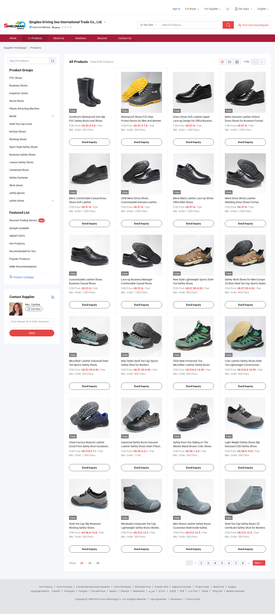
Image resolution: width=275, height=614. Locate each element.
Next (257, 563)
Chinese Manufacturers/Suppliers (93, 586)
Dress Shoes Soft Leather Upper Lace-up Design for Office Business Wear (193, 120)
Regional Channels (181, 586)
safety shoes (16, 200)
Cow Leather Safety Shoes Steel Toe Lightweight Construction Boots (243, 364)
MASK (12, 116)
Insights (232, 586)
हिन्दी (182, 590)
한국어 (162, 590)
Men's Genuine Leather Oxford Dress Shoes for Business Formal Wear (244, 120)
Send (32, 333)
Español (56, 590)
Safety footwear (18, 177)
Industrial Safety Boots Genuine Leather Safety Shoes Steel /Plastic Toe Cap (141, 446)
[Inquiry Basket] (228, 8)
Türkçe (204, 590)
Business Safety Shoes (22, 154)
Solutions (80, 38)
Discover (102, 38)
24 (81, 563)
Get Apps (244, 8)
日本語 (172, 590)
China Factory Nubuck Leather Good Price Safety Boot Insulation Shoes (88, 446)
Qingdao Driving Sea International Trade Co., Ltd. (65, 22)
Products (36, 38)
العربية (152, 590)
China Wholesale (122, 586)
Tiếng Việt (217, 590)
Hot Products (46, 586)
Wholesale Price (143, 586)
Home (12, 38)
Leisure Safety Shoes (21, 162)
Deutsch (125, 590)
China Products (64, 586)
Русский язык (98, 590)
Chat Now (35, 308)
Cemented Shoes (19, 170)
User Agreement (158, 599)
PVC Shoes (15, 78)
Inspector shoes (18, 93)
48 (97, 563)
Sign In (176, 8)
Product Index (202, 586)
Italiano (113, 590)
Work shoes (16, 185)
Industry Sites (161, 586)
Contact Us (124, 38)
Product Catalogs (23, 277)
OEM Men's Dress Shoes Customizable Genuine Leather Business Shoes (139, 202)
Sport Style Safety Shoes (23, 147)
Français (83, 590)
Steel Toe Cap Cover (20, 124)
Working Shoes (18, 139)
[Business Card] (52, 297)
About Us (58, 38)
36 (89, 563)
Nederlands (139, 590)
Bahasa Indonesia (235, 590)
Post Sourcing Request (255, 25)
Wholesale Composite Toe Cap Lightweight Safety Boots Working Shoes (141, 527)
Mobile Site (218, 586)
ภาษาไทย (193, 590)
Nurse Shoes (16, 101)
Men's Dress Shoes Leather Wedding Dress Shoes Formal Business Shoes (242, 202)
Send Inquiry (89, 142)
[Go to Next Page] (261, 62)
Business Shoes (18, 85)
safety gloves (17, 193)
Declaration (176, 599)
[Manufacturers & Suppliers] (28, 7)
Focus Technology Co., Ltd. (113, 599)
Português (69, 590)
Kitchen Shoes (17, 131)
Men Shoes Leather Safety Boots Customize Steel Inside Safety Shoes (192, 527)
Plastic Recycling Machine (24, 108)
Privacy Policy (193, 599)
